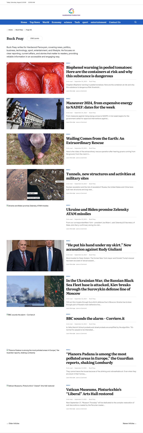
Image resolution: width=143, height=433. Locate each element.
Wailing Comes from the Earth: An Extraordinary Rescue (95, 140)
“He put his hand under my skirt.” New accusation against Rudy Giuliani (98, 247)
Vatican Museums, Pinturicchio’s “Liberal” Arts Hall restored (93, 391)
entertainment (98, 22)
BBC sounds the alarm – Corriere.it (95, 318)
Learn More (70, 91)
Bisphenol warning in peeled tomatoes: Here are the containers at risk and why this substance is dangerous (99, 71)
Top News (35, 22)
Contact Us (114, 22)
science (68, 22)
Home (24, 22)
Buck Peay (92, 81)
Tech (77, 22)
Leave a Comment (81, 91)
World (46, 22)
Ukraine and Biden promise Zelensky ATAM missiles (97, 211)
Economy (56, 22)
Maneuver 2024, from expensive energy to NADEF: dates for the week (99, 105)
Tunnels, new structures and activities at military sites (100, 176)
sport (85, 22)
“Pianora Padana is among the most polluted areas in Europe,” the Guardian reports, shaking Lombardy (99, 358)
